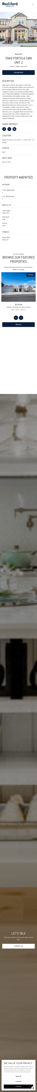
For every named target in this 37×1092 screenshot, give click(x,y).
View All (18, 324)
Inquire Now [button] (18, 72)
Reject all (18, 1076)
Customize (18, 1081)
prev (16, 318)
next (21, 318)
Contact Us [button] (18, 946)
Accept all (18, 1086)
